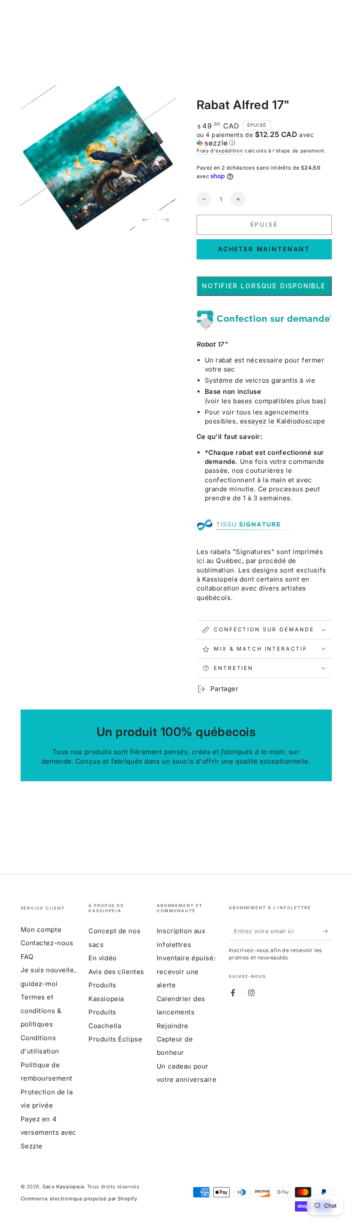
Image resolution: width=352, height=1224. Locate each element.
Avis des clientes (116, 972)
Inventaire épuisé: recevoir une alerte (186, 971)
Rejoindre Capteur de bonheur (175, 1039)
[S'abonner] (327, 931)
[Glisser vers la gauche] (145, 220)
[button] (264, 139)
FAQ (27, 957)
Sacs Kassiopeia (63, 1187)
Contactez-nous (47, 943)
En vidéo (102, 958)
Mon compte (41, 930)
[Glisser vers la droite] (166, 220)
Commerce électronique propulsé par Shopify (79, 1199)
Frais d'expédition (220, 151)
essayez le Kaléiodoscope (282, 421)
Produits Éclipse (115, 1039)
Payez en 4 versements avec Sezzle (49, 1132)
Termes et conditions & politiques (41, 1010)
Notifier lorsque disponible (264, 286)
